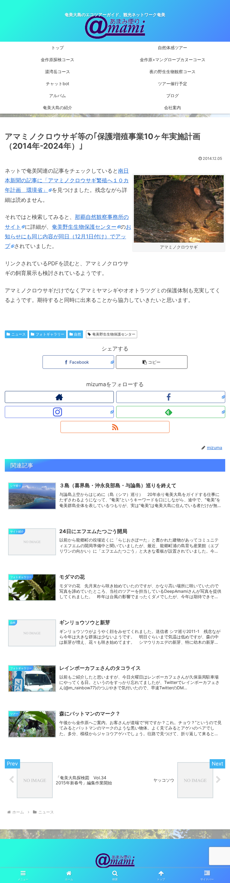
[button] (151, 362)
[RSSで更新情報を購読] (115, 427)
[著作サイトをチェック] (59, 397)
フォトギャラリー (50, 334)
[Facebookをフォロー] (170, 397)
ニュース (18, 334)
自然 (77, 334)
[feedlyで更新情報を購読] (170, 412)
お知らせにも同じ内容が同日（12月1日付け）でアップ (68, 236)
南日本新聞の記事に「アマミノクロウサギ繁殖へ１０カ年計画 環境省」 (67, 180)
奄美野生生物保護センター (84, 227)
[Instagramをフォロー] (59, 412)
